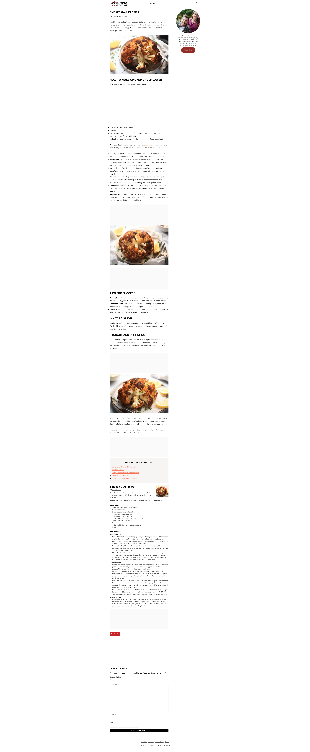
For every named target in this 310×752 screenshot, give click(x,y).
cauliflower (148, 145)
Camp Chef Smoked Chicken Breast (126, 479)
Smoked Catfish (118, 470)
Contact (151, 742)
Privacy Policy (159, 742)
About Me (187, 50)
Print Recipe (116, 490)
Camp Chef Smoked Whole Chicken (126, 467)
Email (112, 722)
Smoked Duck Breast (120, 476)
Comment (114, 685)
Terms (167, 742)
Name (113, 715)
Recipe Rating (115, 677)
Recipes (153, 3)
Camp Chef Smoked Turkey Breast (125, 473)
